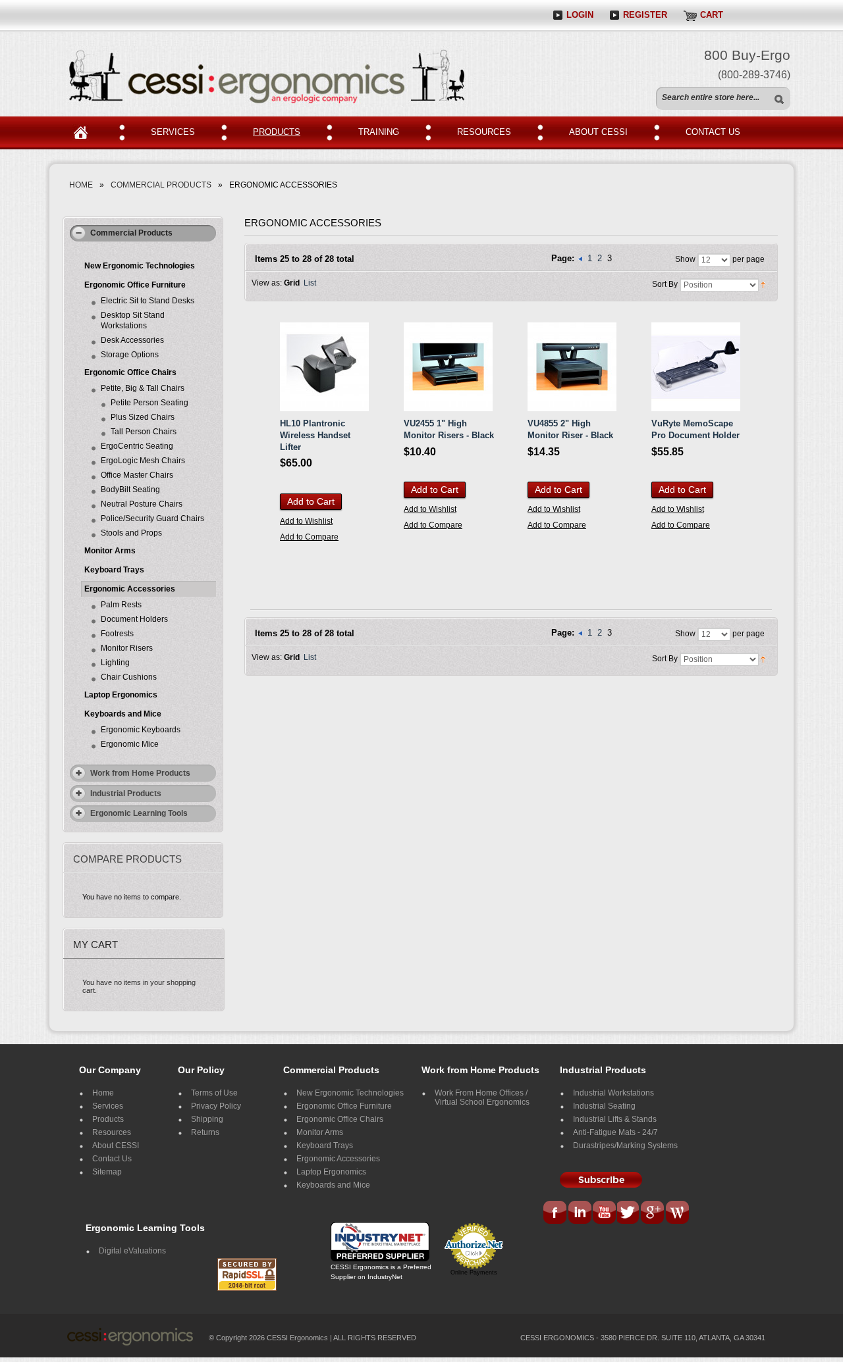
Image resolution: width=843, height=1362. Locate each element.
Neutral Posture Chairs (141, 504)
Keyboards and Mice (122, 714)
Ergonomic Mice (130, 744)
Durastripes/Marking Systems (625, 1145)
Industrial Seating (604, 1106)
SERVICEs (173, 132)
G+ (652, 1213)
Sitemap (107, 1171)
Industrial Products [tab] (125, 793)
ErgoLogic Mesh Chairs (143, 460)
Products (108, 1119)
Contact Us (112, 1158)
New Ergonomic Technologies (139, 265)
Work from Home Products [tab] (140, 773)
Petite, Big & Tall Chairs (142, 388)
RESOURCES (484, 132)
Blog (677, 1213)
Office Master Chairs (137, 475)
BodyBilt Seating (130, 489)
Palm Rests (121, 604)
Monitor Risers (127, 648)
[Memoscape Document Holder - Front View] (695, 366)
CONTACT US (713, 132)
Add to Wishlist (306, 521)
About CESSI (115, 1145)
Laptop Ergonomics (120, 694)
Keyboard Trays (114, 569)
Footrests (117, 633)
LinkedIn (579, 1213)
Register (645, 15)
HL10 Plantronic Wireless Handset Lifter (315, 434)
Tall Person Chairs (144, 431)
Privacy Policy (216, 1106)
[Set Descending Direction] (763, 285)
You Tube (604, 1213)
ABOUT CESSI (598, 132)
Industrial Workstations (613, 1092)
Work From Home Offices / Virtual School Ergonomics (482, 1097)
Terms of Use (214, 1092)
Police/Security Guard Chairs (152, 518)
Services (107, 1106)
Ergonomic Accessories (129, 588)
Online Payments (473, 1272)
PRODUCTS (276, 132)
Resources (111, 1132)
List (310, 283)
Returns (205, 1132)
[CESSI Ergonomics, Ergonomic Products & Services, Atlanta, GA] (250, 1237)
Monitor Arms (110, 550)
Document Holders (134, 619)
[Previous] (581, 258)
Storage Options (130, 354)
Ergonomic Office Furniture (135, 285)
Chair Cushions (129, 677)
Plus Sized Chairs (143, 417)
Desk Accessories (132, 340)
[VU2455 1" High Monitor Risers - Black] (448, 366)
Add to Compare (309, 537)
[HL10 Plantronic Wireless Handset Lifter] (324, 366)
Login (579, 15)
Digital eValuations (132, 1250)
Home (86, 132)
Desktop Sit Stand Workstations (133, 320)
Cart (711, 15)
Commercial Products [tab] (131, 233)
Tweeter (629, 1213)
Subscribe (601, 1180)
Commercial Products (161, 184)
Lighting (115, 662)
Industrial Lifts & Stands (615, 1119)
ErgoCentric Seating (137, 446)
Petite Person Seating (149, 402)
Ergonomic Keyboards (140, 729)
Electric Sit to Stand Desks (147, 300)
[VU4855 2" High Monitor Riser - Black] (572, 366)
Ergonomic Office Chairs (130, 372)
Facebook (555, 1213)
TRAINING (378, 132)
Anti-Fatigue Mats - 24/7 (615, 1132)
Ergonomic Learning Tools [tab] (139, 813)
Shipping (207, 1119)
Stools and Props (131, 533)
